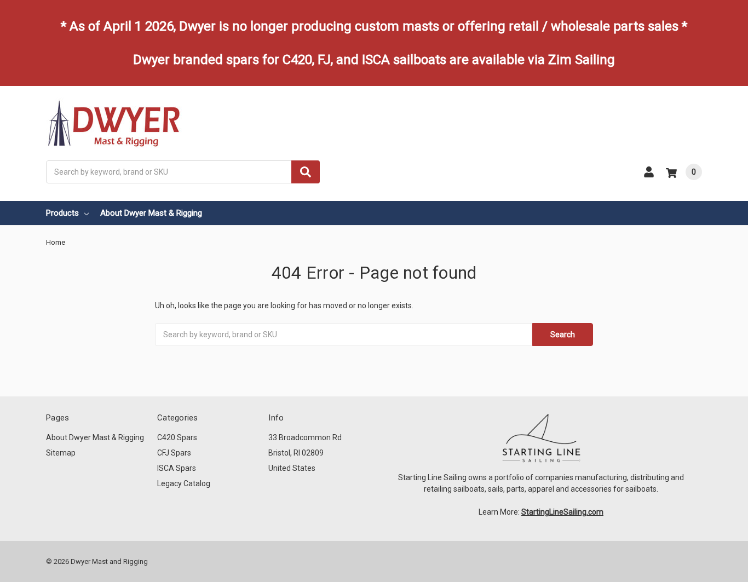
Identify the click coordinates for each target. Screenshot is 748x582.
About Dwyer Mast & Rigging (151, 213)
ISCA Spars (176, 468)
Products (62, 213)
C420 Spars (177, 437)
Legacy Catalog (183, 483)
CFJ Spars (174, 452)
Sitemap (61, 452)
